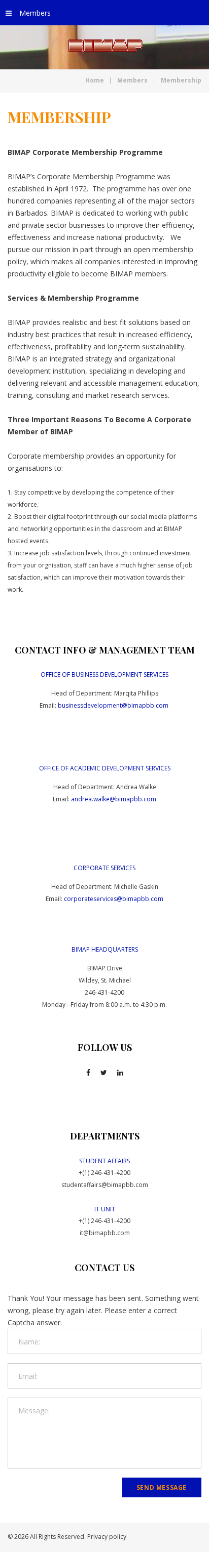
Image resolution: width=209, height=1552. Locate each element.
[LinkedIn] (120, 1072)
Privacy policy (106, 1536)
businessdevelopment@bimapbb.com (113, 705)
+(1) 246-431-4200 (104, 1172)
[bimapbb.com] (104, 45)
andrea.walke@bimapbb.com (113, 799)
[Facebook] (88, 1072)
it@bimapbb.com (105, 1233)
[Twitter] (103, 1072)
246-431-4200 (104, 992)
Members (35, 13)
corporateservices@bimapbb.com (113, 898)
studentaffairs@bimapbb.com (104, 1184)
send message (161, 1487)
